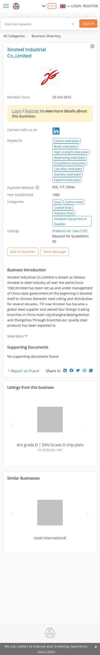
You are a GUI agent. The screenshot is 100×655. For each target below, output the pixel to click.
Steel (57, 202)
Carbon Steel (74, 202)
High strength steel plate (71, 152)
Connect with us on (22, 130)
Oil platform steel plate (69, 163)
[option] (50, 424)
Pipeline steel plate (67, 180)
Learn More (46, 651)
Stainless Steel (63, 213)
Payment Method (20, 187)
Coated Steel (62, 207)
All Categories (14, 36)
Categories (15, 201)
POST (52, 6)
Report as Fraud (25, 370)
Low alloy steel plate (68, 169)
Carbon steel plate (66, 141)
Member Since (18, 97)
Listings (13, 231)
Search (88, 23)
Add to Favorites (22, 251)
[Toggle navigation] (7, 6)
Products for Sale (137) (69, 231)
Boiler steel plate (65, 146)
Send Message (54, 251)
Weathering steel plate (69, 157)
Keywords (14, 140)
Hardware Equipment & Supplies (70, 221)
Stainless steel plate (67, 174)
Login (76, 6)
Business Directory (46, 36)
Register (90, 6)
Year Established (20, 194)
